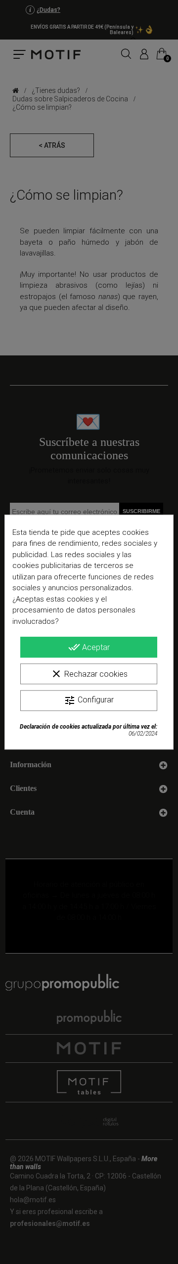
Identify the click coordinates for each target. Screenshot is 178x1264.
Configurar (89, 700)
